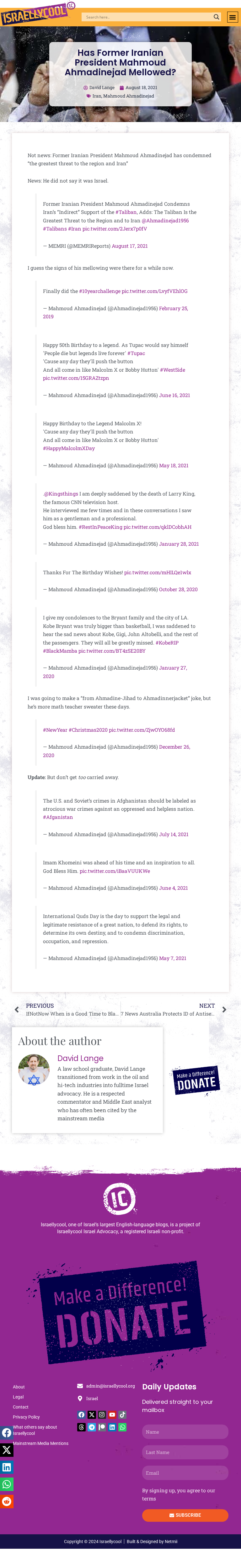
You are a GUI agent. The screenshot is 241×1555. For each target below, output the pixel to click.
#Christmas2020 (88, 729)
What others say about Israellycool (35, 1430)
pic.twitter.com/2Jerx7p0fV (115, 228)
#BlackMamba (60, 650)
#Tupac (136, 353)
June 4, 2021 (173, 887)
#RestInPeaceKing (100, 526)
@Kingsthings (61, 493)
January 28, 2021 (179, 543)
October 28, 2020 (178, 589)
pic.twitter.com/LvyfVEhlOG (155, 291)
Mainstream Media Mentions (40, 1443)
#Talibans (55, 228)
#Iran (74, 228)
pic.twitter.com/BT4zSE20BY (112, 650)
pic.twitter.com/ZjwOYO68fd (142, 729)
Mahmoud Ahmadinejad (128, 96)
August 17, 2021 (130, 245)
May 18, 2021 (174, 465)
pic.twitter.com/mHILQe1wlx (157, 572)
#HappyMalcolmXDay (69, 448)
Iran (97, 96)
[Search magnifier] (216, 17)
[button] (232, 17)
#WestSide (172, 369)
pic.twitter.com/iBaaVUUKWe (115, 871)
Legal (18, 1396)
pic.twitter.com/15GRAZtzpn (76, 377)
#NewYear (55, 729)
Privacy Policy (26, 1417)
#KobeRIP (167, 642)
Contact (21, 1406)
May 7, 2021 (172, 958)
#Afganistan (58, 817)
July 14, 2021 (174, 834)
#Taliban (126, 212)
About (19, 1386)
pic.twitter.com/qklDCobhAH (157, 526)
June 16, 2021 (174, 395)
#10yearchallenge (99, 291)
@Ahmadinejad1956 (165, 220)
